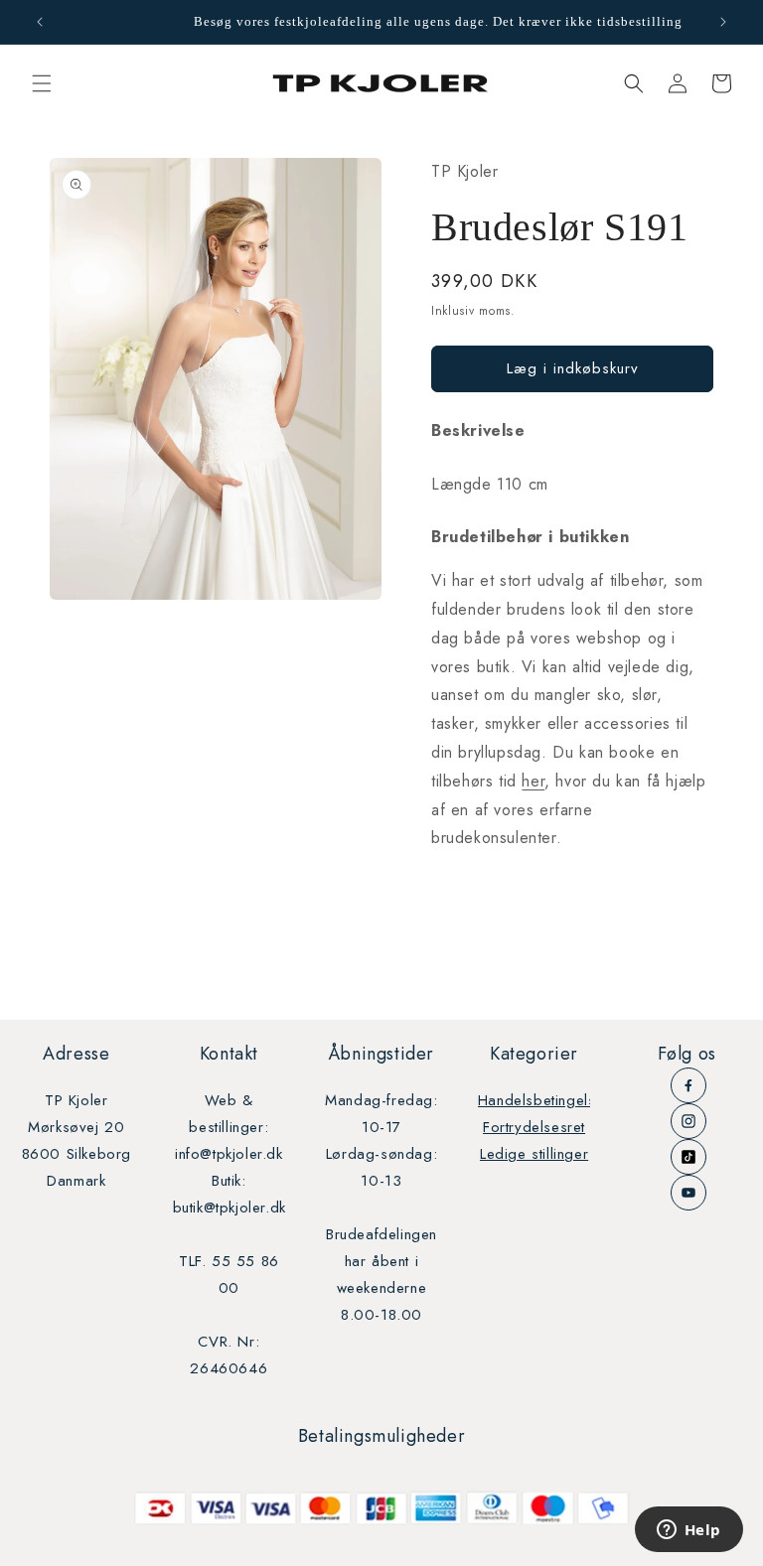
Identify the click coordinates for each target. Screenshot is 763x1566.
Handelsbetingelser (544, 1100)
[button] (42, 83)
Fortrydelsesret (534, 1127)
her (533, 781)
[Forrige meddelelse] (40, 22)
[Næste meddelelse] (723, 22)
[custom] (688, 1085)
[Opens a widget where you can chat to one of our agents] (688, 1531)
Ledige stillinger (534, 1154)
